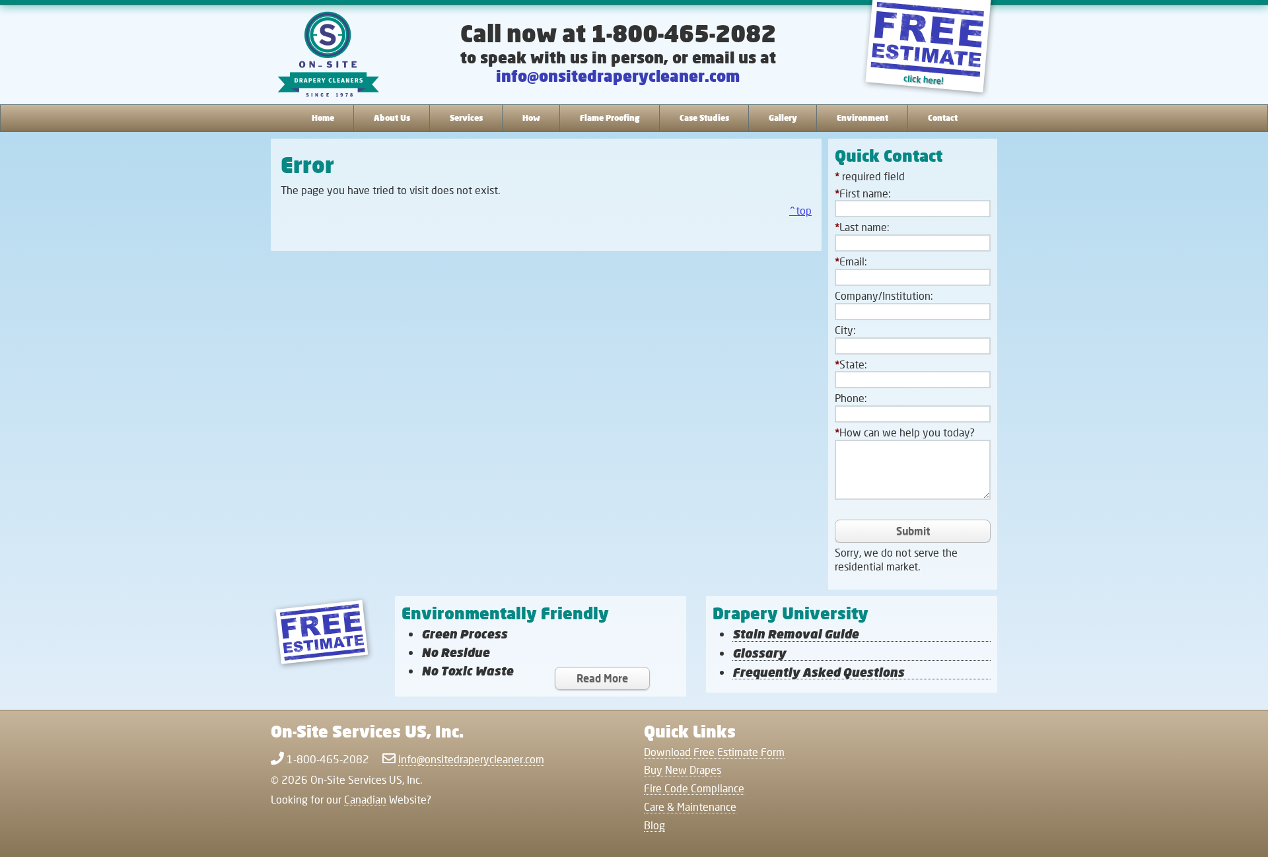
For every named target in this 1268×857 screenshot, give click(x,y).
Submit (913, 530)
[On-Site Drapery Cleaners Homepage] (328, 55)
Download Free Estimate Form (714, 751)
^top (800, 210)
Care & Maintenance (690, 806)
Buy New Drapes (682, 769)
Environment (862, 118)
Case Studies (704, 118)
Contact (943, 118)
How (531, 118)
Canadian (365, 799)
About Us (392, 118)
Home (323, 118)
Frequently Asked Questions (818, 672)
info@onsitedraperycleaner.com (618, 75)
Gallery (783, 118)
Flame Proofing (610, 118)
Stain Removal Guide (795, 634)
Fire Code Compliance (694, 788)
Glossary (759, 653)
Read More (602, 677)
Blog (654, 825)
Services (466, 118)
